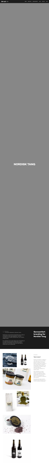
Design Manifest (35, 1)
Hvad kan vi (29, 1)
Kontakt (43, 1)
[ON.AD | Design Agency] (4, 1)
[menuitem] (26, 1)
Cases (26, 1)
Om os (40, 1)
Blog (47, 1)
